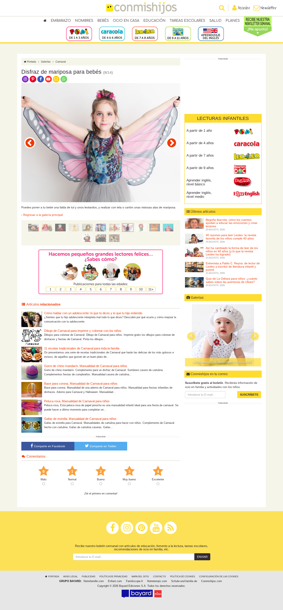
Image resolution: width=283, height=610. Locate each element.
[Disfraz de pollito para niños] (74, 227)
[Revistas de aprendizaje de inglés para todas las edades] (211, 33)
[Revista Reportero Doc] (247, 169)
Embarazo (61, 21)
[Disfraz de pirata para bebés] (100, 227)
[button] (191, 336)
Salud (215, 21)
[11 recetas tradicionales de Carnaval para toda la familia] (31, 354)
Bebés (103, 21)
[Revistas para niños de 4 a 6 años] (112, 33)
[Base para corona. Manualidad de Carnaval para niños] (31, 389)
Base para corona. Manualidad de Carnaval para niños (80, 383)
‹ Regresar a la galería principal (42, 214)
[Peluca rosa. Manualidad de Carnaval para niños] (31, 407)
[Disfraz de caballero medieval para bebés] (29, 142)
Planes (233, 21)
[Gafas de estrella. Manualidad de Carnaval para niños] (31, 424)
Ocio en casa (126, 21)
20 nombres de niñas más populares (223, 362)
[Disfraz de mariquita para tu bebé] (87, 237)
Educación (154, 21)
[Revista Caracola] (247, 144)
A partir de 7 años (200, 155)
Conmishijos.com (211, 581)
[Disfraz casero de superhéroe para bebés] (168, 227)
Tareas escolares (187, 21)
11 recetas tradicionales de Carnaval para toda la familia (81, 348)
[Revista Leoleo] (247, 157)
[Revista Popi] (247, 132)
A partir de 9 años (200, 168)
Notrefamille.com (93, 581)
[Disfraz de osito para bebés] (33, 227)
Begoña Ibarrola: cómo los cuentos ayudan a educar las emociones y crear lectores (232, 223)
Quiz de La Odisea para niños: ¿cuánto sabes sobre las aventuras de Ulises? (231, 280)
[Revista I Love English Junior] (247, 182)
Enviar (202, 556)
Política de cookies (182, 576)
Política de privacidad (113, 576)
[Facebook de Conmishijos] (41, 79)
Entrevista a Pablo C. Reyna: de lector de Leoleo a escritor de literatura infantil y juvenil (233, 266)
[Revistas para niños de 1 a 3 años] (79, 33)
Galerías (46, 61)
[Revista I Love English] (247, 194)
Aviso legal (70, 576)
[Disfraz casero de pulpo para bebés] (100, 237)
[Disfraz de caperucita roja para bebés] (47, 227)
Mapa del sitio (140, 576)
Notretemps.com (157, 581)
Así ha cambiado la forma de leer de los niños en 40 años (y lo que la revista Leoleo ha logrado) (232, 251)
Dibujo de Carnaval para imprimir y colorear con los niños (82, 330)
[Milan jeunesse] (158, 593)
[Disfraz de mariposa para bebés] (127, 227)
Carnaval (61, 61)
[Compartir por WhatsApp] (64, 79)
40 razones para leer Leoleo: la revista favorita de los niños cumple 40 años (231, 236)
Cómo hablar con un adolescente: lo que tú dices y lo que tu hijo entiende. (93, 313)
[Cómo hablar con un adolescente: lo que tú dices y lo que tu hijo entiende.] (31, 319)
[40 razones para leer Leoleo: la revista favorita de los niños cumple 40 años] (194, 238)
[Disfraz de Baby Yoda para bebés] (114, 237)
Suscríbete (249, 394)
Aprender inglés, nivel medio (199, 195)
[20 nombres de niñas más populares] (223, 335)
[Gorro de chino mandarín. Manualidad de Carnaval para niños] (31, 371)
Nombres (84, 21)
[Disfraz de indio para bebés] (154, 227)
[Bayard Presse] (137, 593)
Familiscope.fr (134, 581)
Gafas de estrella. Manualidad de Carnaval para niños (80, 418)
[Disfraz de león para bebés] (87, 227)
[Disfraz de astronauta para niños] (60, 227)
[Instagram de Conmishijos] (25, 79)
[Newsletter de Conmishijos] (56, 79)
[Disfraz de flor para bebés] (171, 142)
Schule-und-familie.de (184, 581)
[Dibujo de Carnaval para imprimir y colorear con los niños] (31, 336)
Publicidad (88, 576)
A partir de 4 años (200, 143)
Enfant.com (115, 581)
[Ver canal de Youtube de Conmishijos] (48, 79)
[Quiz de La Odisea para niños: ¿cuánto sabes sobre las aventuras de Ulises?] (194, 282)
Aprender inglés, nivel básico (199, 182)
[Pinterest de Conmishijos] (33, 79)
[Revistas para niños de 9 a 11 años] (178, 33)
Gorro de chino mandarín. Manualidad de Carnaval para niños (85, 366)
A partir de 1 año (199, 131)
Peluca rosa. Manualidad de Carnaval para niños (77, 401)
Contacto (159, 576)
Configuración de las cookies (218, 576)
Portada (31, 61)
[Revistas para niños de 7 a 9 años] (145, 33)
